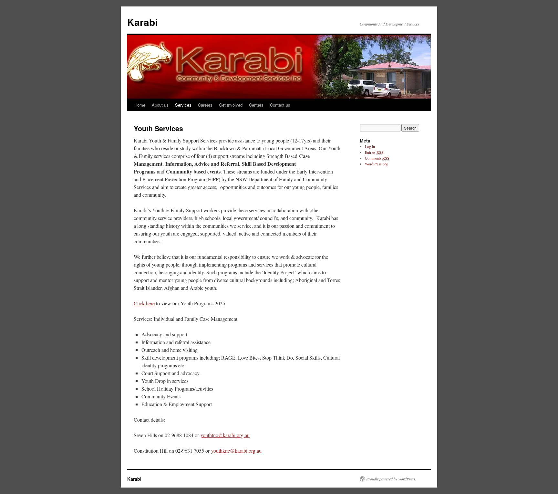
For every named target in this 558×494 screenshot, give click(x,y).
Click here (144, 303)
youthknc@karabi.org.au (236, 450)
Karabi (142, 22)
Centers (256, 105)
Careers (205, 105)
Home (139, 105)
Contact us (280, 105)
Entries (374, 152)
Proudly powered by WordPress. (391, 478)
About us (160, 105)
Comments (377, 158)
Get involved (231, 105)
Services (183, 105)
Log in (370, 146)
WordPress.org (376, 163)
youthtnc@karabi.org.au (225, 435)
